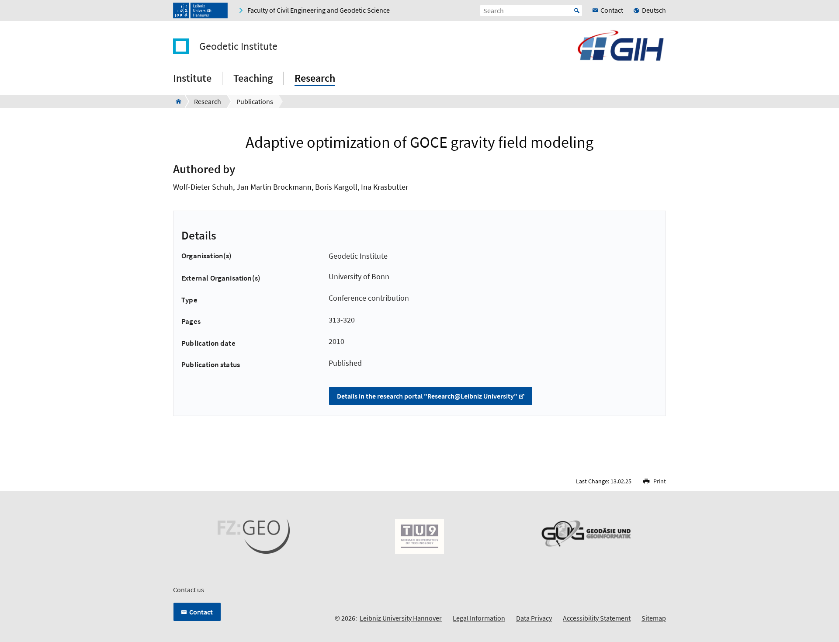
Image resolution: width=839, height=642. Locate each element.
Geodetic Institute (238, 46)
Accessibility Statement (597, 618)
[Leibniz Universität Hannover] (200, 10)
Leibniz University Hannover (401, 618)
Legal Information (479, 618)
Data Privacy (534, 618)
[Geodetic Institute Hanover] (176, 101)
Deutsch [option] (654, 10)
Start (577, 10)
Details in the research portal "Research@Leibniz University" (427, 396)
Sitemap (653, 618)
